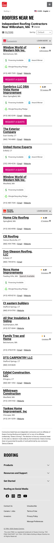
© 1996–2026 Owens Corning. (14, 529)
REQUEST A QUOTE (15, 79)
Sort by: (33, 32)
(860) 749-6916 (9, 262)
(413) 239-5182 (9, 401)
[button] (50, 51)
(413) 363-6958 (9, 228)
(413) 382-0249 (9, 115)
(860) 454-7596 (9, 244)
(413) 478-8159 (9, 350)
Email (19, 73)
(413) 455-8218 (9, 295)
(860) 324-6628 (9, 365)
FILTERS (9, 32)
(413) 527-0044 (9, 328)
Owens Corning (4, 4)
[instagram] (13, 496)
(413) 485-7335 (9, 73)
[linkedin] (19, 496)
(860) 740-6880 (9, 139)
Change (37, 26)
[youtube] (25, 496)
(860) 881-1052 (9, 383)
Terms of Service (7, 443)
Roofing (6, 11)
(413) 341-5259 (9, 418)
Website (27, 73)
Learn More (42, 41)
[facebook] (7, 496)
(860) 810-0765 (9, 310)
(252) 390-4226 (9, 163)
